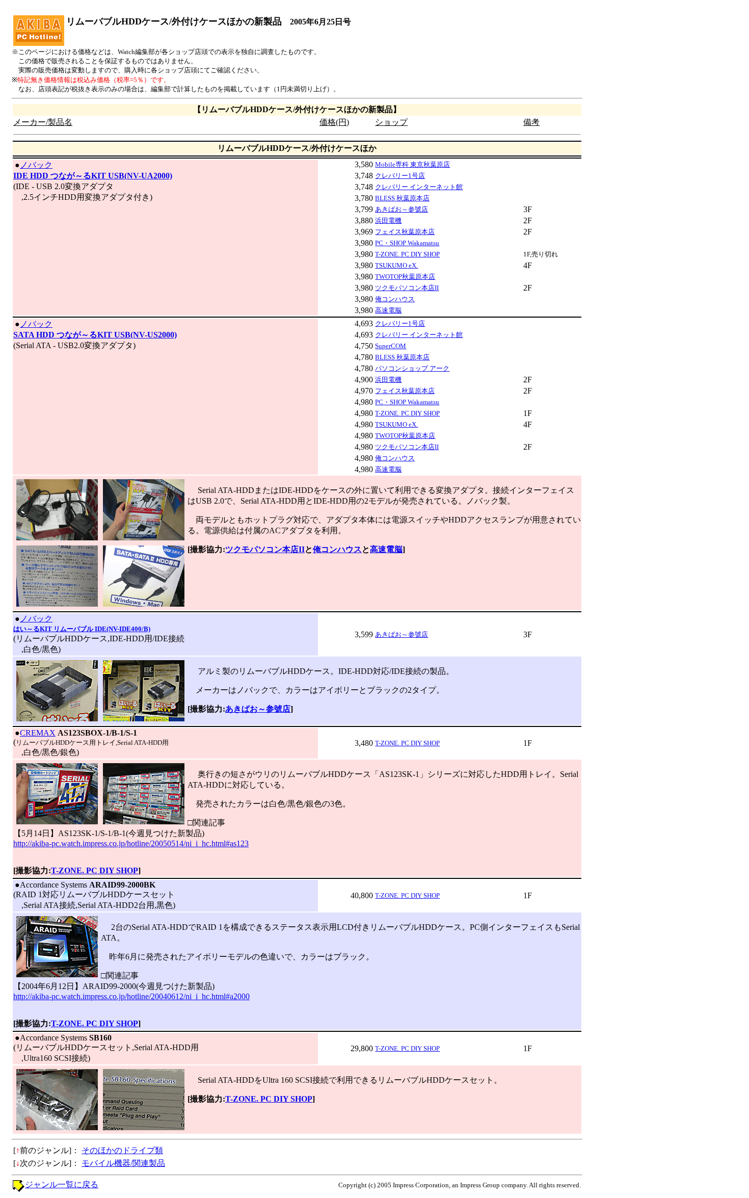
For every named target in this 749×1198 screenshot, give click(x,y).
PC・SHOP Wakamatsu (407, 243)
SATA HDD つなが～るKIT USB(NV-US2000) (95, 334)
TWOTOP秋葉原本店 (405, 276)
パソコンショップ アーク (412, 368)
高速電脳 (388, 310)
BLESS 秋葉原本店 (402, 198)
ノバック (36, 165)
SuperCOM (390, 346)
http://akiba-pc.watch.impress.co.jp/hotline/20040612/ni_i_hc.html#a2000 (131, 996)
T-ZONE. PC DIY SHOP (407, 254)
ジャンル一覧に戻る (61, 1184)
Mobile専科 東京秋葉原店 (412, 164)
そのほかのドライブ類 (122, 1150)
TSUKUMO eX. (396, 265)
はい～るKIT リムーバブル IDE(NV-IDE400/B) (81, 629)
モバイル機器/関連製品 (123, 1163)
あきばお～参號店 (401, 209)
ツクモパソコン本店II (407, 288)
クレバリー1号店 (400, 175)
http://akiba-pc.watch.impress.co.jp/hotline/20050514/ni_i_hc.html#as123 (131, 843)
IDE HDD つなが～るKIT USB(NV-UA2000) (92, 175)
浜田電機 (388, 220)
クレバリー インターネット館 (419, 187)
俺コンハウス (395, 299)
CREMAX (38, 732)
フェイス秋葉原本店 (405, 232)
